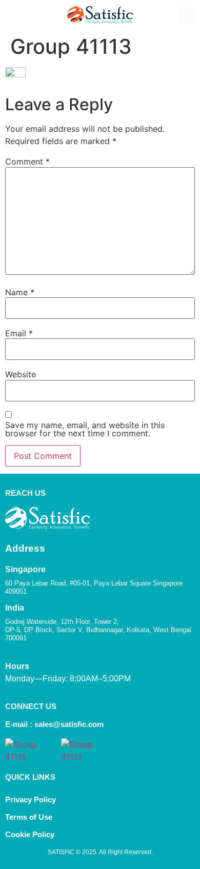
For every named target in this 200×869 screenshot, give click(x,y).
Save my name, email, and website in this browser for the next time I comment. (85, 429)
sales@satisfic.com (69, 724)
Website (20, 374)
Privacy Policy (30, 799)
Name (19, 292)
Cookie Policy (30, 834)
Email (19, 333)
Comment (27, 161)
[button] (13, 15)
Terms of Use (28, 817)
